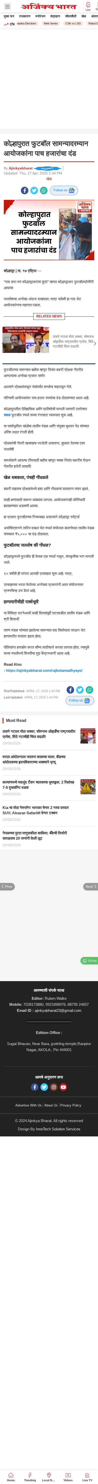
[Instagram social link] (54, 1087)
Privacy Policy (70, 1105)
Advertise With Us (28, 1105)
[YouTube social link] (63, 1087)
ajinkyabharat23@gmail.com (58, 1010)
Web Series (48, 23)
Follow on (61, 190)
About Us (51, 1105)
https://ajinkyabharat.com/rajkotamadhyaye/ (44, 670)
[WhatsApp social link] (43, 190)
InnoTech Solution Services (58, 1129)
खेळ (49, 179)
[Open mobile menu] (7, 7)
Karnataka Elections (22, 23)
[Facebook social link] (24, 190)
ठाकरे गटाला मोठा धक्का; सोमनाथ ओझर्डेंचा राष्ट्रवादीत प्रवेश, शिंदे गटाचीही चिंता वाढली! (73, 341)
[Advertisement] (49, 79)
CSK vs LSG (71, 23)
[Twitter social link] (34, 190)
